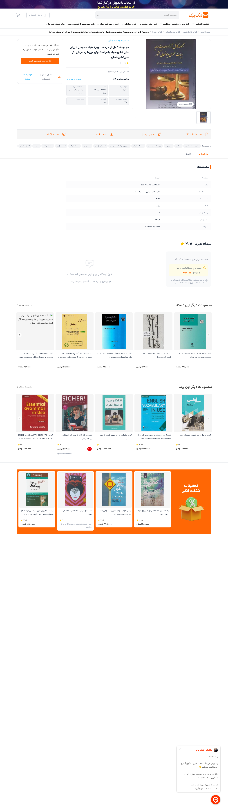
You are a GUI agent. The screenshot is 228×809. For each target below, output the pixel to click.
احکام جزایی (61, 145)
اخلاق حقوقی (25, 145)
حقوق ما (168, 145)
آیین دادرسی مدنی (154, 145)
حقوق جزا (87, 145)
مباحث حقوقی (138, 145)
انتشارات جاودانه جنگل (118, 40)
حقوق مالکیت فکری (192, 145)
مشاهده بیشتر (25, 305)
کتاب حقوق (113, 71)
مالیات (36, 145)
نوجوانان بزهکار (100, 145)
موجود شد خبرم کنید (38, 61)
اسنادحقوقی (74, 145)
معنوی (178, 145)
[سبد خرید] (18, 15)
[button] (20, 335)
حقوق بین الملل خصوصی (119, 145)
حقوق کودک (47, 145)
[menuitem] (200, 24)
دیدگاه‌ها (190, 154)
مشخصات (203, 154)
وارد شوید (187, 272)
